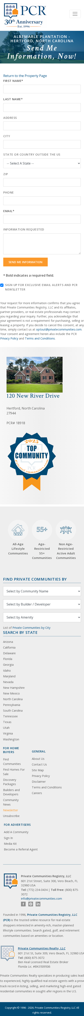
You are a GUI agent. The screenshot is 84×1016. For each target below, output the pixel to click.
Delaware (9, 653)
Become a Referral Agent (21, 849)
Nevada (8, 682)
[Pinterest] (30, 904)
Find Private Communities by (35, 579)
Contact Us (39, 764)
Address (10, 118)
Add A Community (16, 832)
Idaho (7, 670)
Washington (11, 739)
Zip (5, 174)
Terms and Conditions (40, 338)
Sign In (8, 838)
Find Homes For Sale (14, 772)
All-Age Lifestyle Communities (18, 548)
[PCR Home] (12, 881)
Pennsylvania (11, 705)
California (9, 647)
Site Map (38, 770)
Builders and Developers (11, 792)
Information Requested (23, 229)
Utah (6, 728)
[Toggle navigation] (75, 14)
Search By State (20, 632)
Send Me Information (25, 262)
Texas (7, 722)
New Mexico (11, 693)
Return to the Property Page (25, 75)
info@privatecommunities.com (41, 898)
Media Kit (10, 844)
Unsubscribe (11, 816)
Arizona (8, 642)
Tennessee (10, 716)
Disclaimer (39, 781)
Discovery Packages (9, 782)
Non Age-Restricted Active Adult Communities (66, 551)
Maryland (9, 676)
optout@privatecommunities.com (59, 329)
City (6, 136)
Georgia (8, 665)
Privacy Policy (9, 338)
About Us (38, 759)
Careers (37, 793)
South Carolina (13, 710)
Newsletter (10, 810)
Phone (8, 192)
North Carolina (13, 699)
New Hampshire (14, 688)
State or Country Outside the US (31, 154)
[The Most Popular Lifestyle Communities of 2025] (32, 434)
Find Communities (12, 761)
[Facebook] (23, 904)
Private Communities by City (31, 628)
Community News (11, 802)
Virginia (8, 733)
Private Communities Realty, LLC (41, 948)
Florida (7, 659)
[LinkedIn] (38, 904)
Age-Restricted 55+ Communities (42, 542)
